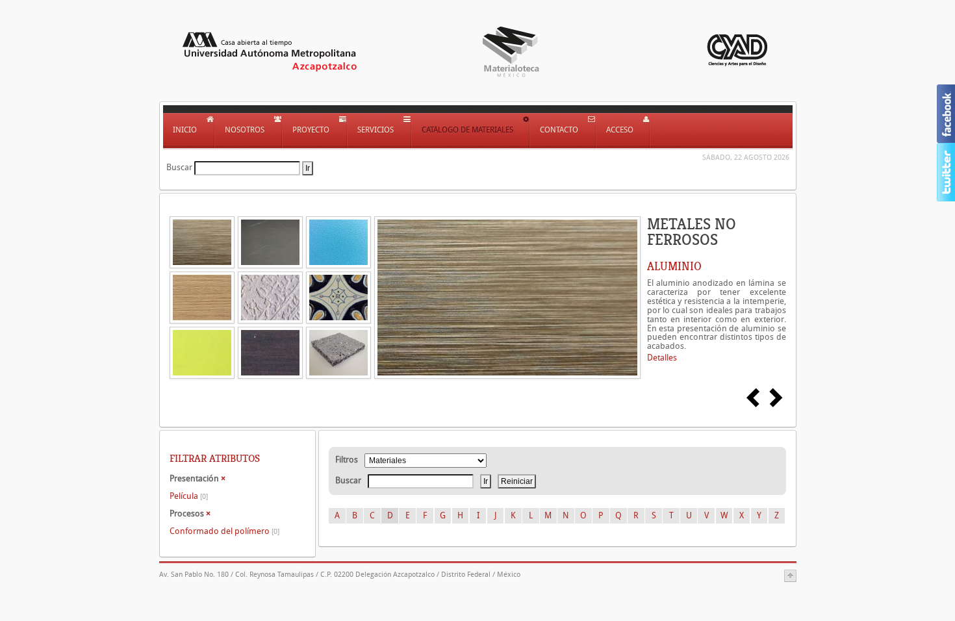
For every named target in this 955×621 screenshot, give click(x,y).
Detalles (662, 357)
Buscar (179, 167)
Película (189, 496)
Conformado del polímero (224, 531)
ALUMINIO (674, 266)
